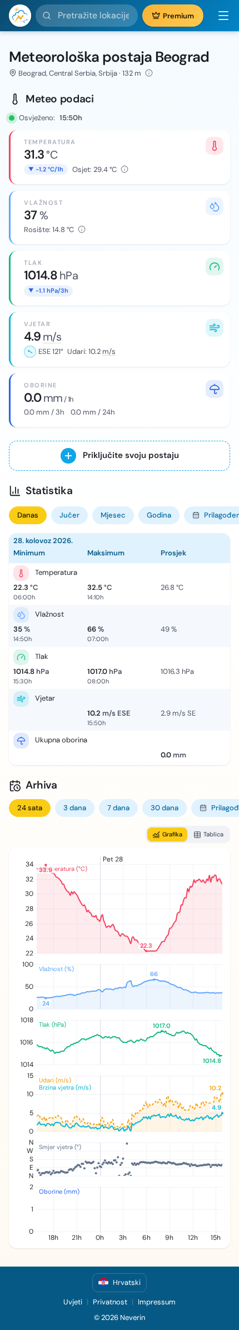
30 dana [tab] (164, 807)
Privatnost (110, 1302)
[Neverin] (20, 15)
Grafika (172, 834)
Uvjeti (72, 1302)
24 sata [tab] (29, 807)
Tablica (213, 834)
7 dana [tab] (118, 807)
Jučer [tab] (69, 515)
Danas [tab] (27, 515)
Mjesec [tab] (113, 515)
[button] (219, 15)
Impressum (157, 1302)
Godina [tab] (159, 515)
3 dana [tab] (74, 807)
